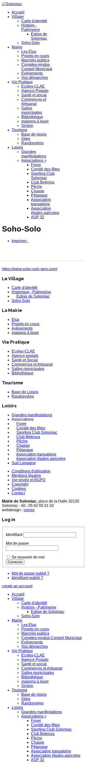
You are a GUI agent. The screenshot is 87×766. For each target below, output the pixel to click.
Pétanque (39, 195)
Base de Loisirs (25, 392)
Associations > (33, 160)
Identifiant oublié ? (27, 578)
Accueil (18, 12)
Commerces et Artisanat (33, 101)
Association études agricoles (45, 210)
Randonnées (32, 143)
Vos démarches (34, 78)
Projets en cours (35, 56)
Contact (18, 493)
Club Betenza (42, 182)
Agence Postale (35, 91)
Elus (15, 319)
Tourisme (19, 130)
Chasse (37, 191)
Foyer (36, 165)
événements (22, 328)
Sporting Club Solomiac (43, 175)
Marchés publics (35, 60)
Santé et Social (25, 360)
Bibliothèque (32, 117)
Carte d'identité (34, 21)
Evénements (32, 73)
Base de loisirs (34, 134)
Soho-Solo (30, 43)
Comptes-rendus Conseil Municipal (36, 66)
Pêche (36, 187)
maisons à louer (35, 121)
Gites (25, 139)
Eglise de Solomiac (39, 36)
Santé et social (34, 95)
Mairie (17, 47)
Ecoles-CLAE (33, 86)
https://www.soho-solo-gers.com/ (29, 269)
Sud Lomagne (24, 463)
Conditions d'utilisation (31, 471)
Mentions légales (26, 475)
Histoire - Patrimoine (30, 27)
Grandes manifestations (33, 154)
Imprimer (20, 241)
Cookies (19, 489)
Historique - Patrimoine (31, 292)
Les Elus (28, 51)
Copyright (20, 484)
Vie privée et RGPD (28, 480)
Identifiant (14, 535)
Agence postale (25, 356)
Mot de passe (17, 543)
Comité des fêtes (45, 169)
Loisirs (17, 147)
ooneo (29, 510)
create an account (17, 586)
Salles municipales (31, 110)
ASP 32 (37, 217)
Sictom (27, 126)
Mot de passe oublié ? (30, 573)
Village (18, 17)
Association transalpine (41, 202)
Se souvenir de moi (28, 557)
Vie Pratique (22, 82)
